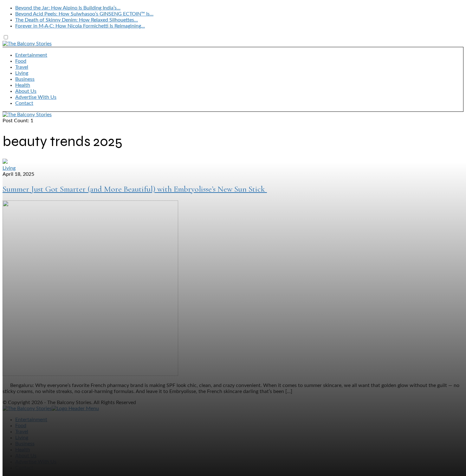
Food (20, 61)
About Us (25, 91)
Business (25, 79)
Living (21, 73)
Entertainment (31, 55)
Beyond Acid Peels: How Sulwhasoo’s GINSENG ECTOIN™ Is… (84, 13)
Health (22, 85)
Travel (21, 67)
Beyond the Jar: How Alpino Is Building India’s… (67, 7)
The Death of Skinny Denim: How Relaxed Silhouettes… (76, 19)
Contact (24, 103)
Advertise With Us (35, 97)
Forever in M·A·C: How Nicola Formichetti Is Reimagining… (80, 26)
